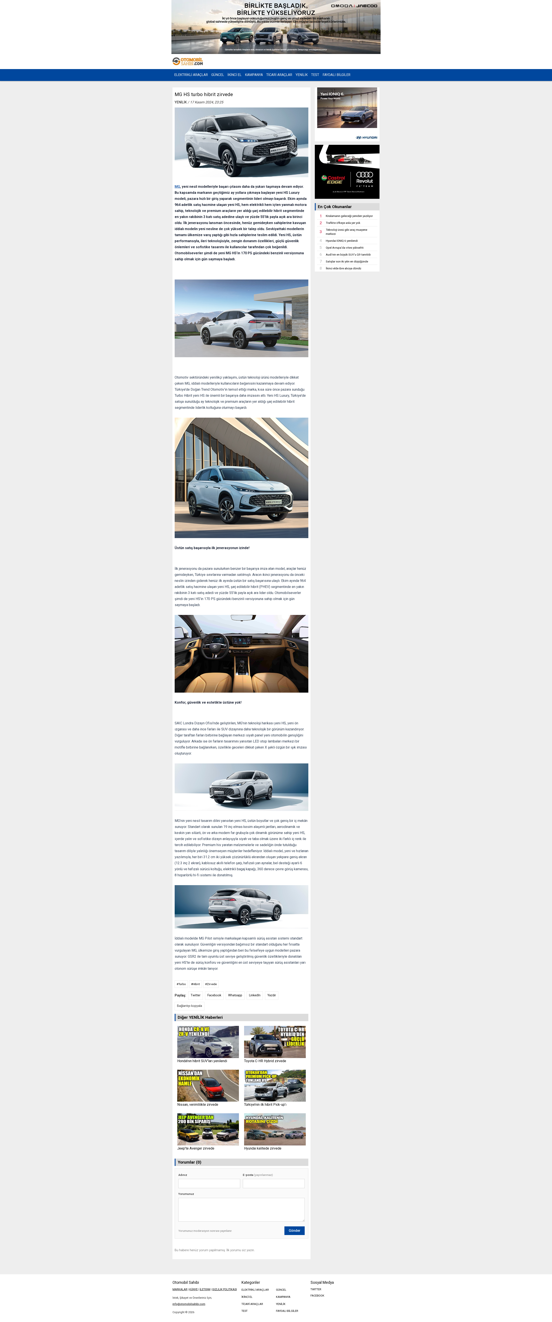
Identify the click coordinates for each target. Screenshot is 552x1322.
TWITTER (315, 1289)
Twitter (196, 995)
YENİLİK (302, 75)
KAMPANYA (254, 75)
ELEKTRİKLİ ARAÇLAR (191, 75)
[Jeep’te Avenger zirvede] (208, 1129)
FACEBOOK (317, 1295)
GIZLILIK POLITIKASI (224, 1289)
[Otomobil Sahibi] (188, 61)
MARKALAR (179, 1289)
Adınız (182, 1175)
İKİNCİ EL (234, 75)
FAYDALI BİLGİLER (336, 75)
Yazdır (271, 995)
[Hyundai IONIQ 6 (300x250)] (347, 114)
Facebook (214, 995)
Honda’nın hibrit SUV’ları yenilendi (202, 1061)
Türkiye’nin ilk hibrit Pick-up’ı (265, 1104)
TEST (315, 75)
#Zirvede (211, 984)
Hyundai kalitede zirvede (262, 1148)
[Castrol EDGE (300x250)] (347, 172)
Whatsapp (235, 995)
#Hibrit (195, 984)
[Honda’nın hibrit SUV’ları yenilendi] (208, 1042)
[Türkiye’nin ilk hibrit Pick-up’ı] (275, 1086)
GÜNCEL (217, 75)
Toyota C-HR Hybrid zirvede (265, 1061)
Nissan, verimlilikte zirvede (197, 1104)
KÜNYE (193, 1289)
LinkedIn (254, 995)
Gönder (294, 1231)
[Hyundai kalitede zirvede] (275, 1129)
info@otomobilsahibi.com (188, 1304)
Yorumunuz (186, 1194)
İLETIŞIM (205, 1289)
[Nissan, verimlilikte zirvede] (208, 1086)
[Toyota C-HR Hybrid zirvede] (275, 1042)
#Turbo (181, 984)
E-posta (258, 1175)
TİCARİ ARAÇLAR (279, 75)
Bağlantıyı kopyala (189, 1006)
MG (177, 187)
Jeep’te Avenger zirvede (195, 1148)
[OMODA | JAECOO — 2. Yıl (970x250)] (276, 27)
